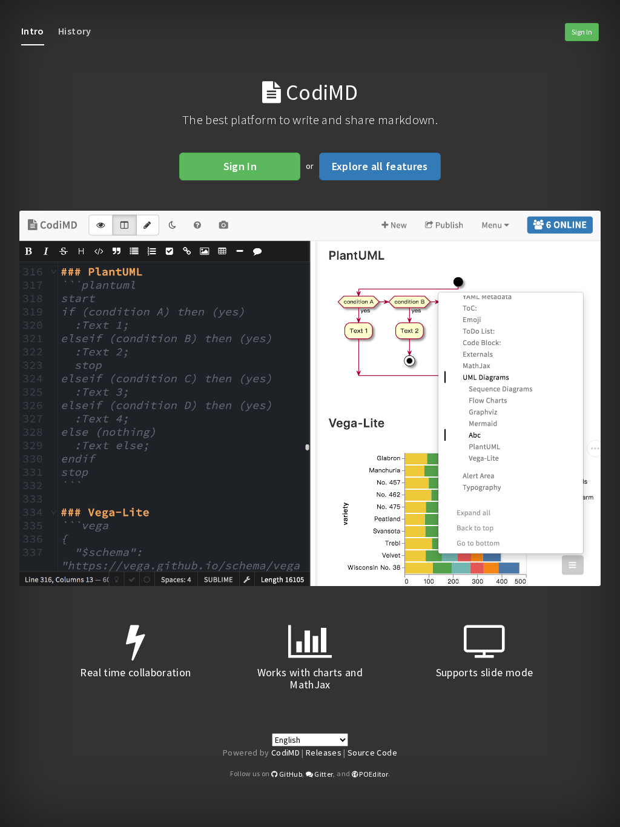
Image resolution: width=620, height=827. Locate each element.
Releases (323, 752)
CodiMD (285, 752)
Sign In (582, 31)
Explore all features (380, 166)
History (74, 31)
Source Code (372, 752)
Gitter (323, 774)
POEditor (373, 774)
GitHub (289, 774)
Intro (32, 31)
